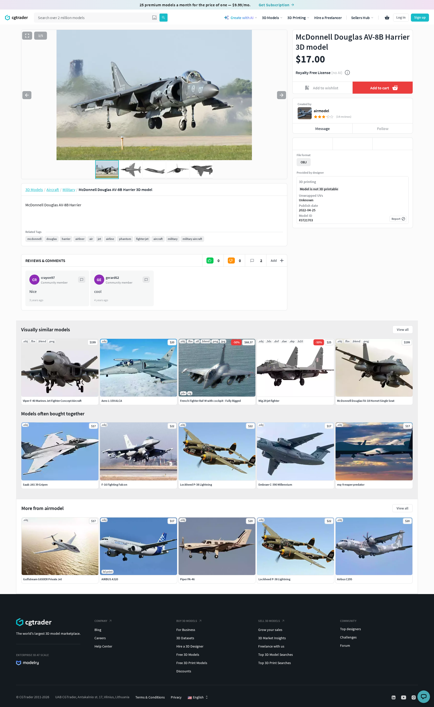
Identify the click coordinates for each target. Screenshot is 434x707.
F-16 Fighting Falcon (114, 484)
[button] (154, 18)
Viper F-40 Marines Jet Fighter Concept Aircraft (52, 401)
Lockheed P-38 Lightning (274, 579)
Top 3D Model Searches (275, 654)
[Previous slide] (26, 95)
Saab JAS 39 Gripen (35, 484)
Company (100, 621)
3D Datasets (185, 638)
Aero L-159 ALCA (111, 401)
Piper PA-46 (187, 579)
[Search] (163, 18)
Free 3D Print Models (191, 663)
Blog (97, 629)
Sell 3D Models (269, 621)
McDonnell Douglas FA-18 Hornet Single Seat (365, 401)
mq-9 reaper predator (350, 484)
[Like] (313, 144)
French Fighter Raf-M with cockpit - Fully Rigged (210, 401)
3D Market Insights (272, 638)
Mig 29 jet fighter (268, 401)
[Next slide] (281, 95)
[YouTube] (404, 697)
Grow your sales (270, 629)
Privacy (176, 697)
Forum (345, 645)
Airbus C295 (344, 579)
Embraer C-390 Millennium (275, 484)
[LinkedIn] (394, 697)
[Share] (393, 144)
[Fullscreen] (27, 36)
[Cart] (387, 18)
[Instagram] (414, 697)
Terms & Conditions (150, 697)
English (196, 697)
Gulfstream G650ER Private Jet (42, 579)
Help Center (103, 646)
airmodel (321, 110)
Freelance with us (271, 646)
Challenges (348, 637)
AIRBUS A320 (109, 579)
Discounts (183, 671)
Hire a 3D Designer (189, 646)
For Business (185, 629)
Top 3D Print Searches (274, 663)
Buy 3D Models (186, 621)
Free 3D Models (187, 654)
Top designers (350, 629)
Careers (100, 638)
